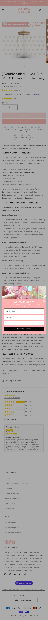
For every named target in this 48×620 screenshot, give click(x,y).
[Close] (44, 301)
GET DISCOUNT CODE (24, 329)
